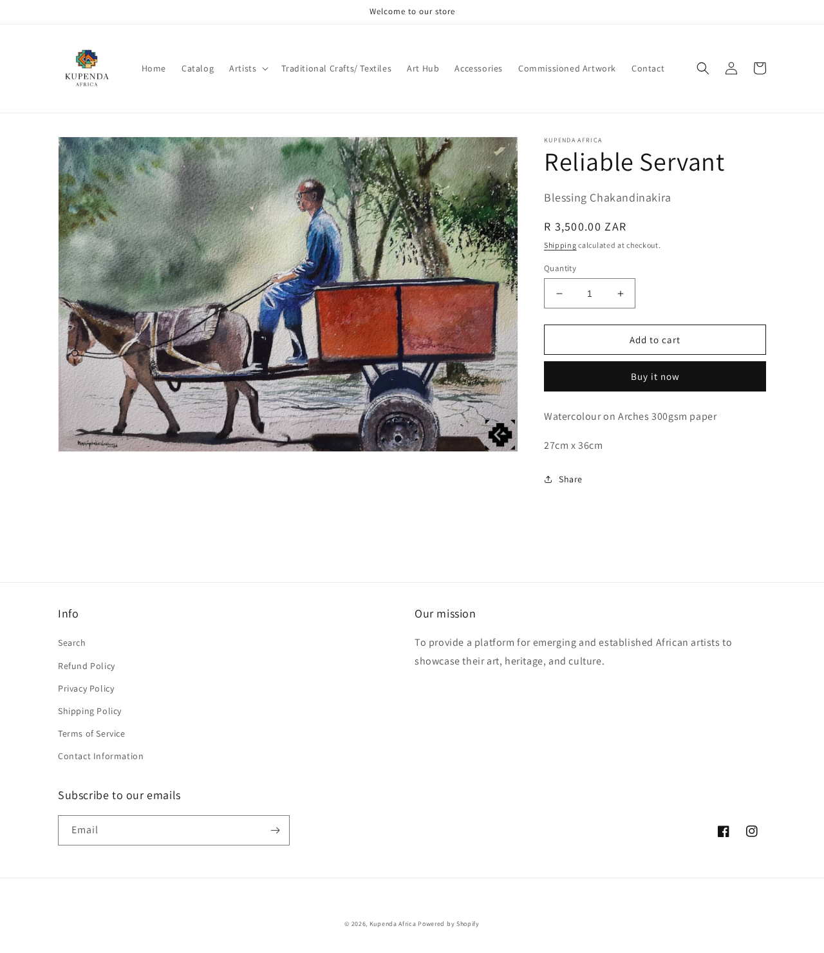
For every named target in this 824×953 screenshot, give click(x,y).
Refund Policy (86, 666)
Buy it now (655, 376)
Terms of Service (92, 733)
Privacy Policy (86, 688)
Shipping (560, 245)
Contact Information (101, 756)
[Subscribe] (275, 830)
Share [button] (571, 479)
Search (72, 642)
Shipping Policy (90, 711)
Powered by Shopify (449, 924)
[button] (247, 68)
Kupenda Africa (393, 924)
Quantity (560, 268)
